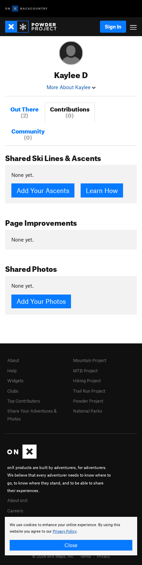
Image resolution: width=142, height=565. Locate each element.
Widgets (15, 380)
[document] (71, 536)
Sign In (113, 26)
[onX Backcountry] (26, 9)
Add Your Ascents (43, 190)
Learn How (102, 190)
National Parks (87, 411)
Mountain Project (89, 360)
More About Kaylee (69, 87)
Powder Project (88, 401)
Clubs (12, 391)
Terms (85, 556)
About (13, 360)
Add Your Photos (41, 301)
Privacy (103, 556)
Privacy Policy (65, 531)
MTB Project (85, 370)
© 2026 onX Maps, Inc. (53, 556)
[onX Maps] (22, 457)
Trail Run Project (89, 391)
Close (71, 545)
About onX (17, 500)
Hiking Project (87, 380)
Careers (15, 510)
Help (12, 370)
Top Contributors (23, 401)
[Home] (34, 27)
